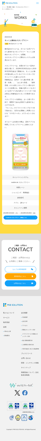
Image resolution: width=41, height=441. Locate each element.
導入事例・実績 (11, 7)
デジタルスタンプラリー (22, 7)
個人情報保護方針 (27, 340)
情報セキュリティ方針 (28, 329)
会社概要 (24, 313)
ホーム (3, 7)
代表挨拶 (24, 317)
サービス (6, 317)
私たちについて (8, 313)
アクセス (24, 325)
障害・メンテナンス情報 (30, 363)
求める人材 (7, 331)
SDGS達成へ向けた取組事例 (30, 349)
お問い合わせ (26, 358)
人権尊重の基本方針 (28, 344)
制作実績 (6, 322)
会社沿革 (24, 321)
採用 (4, 327)
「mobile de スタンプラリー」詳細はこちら (16, 217)
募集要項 (7, 335)
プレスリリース (26, 353)
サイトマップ (26, 367)
